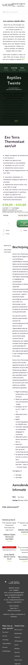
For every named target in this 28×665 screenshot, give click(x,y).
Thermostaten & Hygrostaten (15, 210)
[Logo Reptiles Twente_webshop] (8, 4)
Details (6, 528)
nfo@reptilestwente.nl (16, 600)
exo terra (19, 212)
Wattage (5, 215)
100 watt (21, 500)
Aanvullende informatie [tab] (7, 251)
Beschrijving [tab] (7, 245)
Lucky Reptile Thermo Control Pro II (9, 557)
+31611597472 (20, 6)
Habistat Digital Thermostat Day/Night (9, 537)
